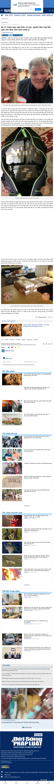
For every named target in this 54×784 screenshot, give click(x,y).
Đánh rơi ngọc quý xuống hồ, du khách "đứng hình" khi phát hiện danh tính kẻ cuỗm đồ (36, 556)
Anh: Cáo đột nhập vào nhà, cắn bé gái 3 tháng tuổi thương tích (37, 543)
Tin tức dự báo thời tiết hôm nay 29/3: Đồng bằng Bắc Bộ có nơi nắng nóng (36, 437)
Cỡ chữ (27, 783)
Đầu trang (43, 779)
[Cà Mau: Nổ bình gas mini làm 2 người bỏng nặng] (12, 468)
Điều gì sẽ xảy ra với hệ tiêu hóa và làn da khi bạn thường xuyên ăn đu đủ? (23, 681)
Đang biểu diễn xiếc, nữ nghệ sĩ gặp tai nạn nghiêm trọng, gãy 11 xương (36, 516)
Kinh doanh (33, 15)
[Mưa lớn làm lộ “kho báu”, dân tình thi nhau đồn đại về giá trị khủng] (12, 406)
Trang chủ (5, 783)
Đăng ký (38, 9)
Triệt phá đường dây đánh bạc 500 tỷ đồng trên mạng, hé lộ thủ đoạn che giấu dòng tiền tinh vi (37, 648)
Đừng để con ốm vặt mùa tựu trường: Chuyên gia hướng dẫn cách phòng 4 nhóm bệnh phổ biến (38, 608)
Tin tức (9, 15)
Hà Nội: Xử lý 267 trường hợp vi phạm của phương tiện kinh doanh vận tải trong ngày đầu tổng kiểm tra (37, 635)
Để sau (31, 9)
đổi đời (23, 339)
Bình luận (38, 783)
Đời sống (47, 15)
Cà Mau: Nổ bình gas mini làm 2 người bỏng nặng (38, 463)
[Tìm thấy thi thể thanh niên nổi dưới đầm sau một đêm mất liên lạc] (12, 495)
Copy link (16, 783)
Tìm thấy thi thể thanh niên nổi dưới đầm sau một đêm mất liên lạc (37, 490)
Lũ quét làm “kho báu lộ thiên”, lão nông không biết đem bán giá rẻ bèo (36, 325)
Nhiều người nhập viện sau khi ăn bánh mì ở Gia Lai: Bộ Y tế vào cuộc (21, 678)
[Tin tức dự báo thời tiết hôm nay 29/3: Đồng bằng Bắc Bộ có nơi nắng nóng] (12, 441)
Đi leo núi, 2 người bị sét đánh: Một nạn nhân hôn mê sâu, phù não (21, 684)
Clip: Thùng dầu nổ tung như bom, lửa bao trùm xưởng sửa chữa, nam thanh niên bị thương (37, 569)
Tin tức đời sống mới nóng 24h (9, 720)
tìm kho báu (29, 339)
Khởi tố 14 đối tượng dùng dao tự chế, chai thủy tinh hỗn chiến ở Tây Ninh (37, 477)
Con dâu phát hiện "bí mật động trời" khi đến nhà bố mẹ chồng (20, 722)
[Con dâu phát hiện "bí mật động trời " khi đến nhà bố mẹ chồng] (27, 703)
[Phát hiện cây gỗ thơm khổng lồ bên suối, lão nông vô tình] (12, 393)
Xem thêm (26, 506)
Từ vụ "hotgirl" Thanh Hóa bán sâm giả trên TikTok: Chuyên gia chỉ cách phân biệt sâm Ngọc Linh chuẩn (26, 674)
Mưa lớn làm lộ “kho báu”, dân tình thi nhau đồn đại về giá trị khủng (37, 401)
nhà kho (6, 339)
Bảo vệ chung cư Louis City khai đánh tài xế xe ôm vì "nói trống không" (37, 594)
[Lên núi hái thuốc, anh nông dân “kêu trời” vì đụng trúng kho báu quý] (12, 419)
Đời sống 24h (11, 321)
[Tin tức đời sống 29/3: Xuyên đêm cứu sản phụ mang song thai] (12, 455)
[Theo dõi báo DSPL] (27, 35)
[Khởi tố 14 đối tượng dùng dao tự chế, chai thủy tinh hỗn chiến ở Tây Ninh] (12, 482)
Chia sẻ (48, 783)
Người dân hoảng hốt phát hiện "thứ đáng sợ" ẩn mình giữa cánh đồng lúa (38, 529)
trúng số (36, 339)
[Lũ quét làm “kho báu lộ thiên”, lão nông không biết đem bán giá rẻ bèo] (11, 330)
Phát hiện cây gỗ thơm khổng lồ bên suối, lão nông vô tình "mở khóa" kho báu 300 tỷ (36, 388)
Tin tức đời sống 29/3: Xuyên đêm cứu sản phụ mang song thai (37, 450)
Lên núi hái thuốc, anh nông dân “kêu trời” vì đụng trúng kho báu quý (37, 415)
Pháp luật (20, 15)
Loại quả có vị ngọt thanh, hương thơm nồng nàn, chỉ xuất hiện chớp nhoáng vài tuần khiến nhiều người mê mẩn (26, 669)
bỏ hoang (18, 339)
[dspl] (2, 15)
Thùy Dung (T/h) (7, 32)
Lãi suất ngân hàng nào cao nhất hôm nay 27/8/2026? (36, 621)
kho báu (12, 339)
